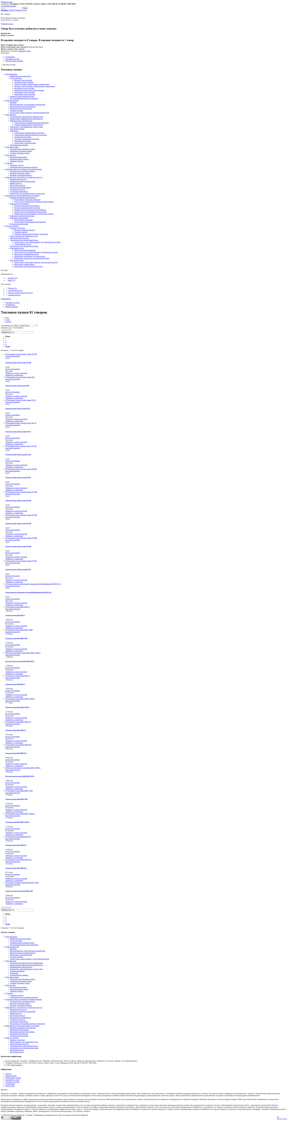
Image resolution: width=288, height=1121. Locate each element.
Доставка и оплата (12, 59)
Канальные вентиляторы (19, 204)
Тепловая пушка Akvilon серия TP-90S (18, 477)
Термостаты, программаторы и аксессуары (26, 127)
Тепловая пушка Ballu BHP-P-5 (15, 845)
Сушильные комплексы (19, 191)
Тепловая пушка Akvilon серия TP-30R (18, 500)
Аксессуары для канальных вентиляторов (30, 212)
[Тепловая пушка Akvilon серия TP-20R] (21, 354)
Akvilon (12, 278)
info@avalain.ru (16, 1065)
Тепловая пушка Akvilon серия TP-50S (18, 569)
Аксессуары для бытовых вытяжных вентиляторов (34, 202)
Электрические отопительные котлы (24, 240)
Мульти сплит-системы (23, 80)
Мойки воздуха (16, 183)
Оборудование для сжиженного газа (24, 236)
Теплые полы (10, 155)
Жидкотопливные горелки (24, 230)
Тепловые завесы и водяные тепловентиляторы (23, 169)
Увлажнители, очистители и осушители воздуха (23, 177)
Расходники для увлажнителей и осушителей (27, 194)
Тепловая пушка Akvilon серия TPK (17, 385)
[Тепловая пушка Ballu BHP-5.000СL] (20, 814)
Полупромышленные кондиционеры (24, 98)
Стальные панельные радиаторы (26, 139)
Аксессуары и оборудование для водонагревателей (29, 113)
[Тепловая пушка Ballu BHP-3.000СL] (20, 699)
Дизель (12, 288)
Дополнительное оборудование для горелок (31, 234)
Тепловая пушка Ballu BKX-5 (15, 684)
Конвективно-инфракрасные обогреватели (26, 119)
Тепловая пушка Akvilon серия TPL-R (18, 431)
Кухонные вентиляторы (19, 224)
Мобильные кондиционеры (20, 76)
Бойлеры (13, 102)
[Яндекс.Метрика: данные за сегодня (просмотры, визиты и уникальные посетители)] (282, 1118)
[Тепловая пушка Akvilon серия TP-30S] (21, 446)
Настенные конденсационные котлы (28, 266)
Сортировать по (7, 326)
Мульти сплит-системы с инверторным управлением (34, 86)
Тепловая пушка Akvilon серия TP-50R (18, 523)
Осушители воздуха (17, 189)
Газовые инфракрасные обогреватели (28, 125)
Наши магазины (11, 307)
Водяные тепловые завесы (20, 173)
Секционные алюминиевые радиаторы (29, 133)
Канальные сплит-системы (24, 94)
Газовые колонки (16, 111)
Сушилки (9, 163)
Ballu (11, 280)
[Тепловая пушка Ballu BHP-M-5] (18, 860)
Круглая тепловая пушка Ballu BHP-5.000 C (20, 776)
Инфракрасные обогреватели (21, 121)
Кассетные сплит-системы (24, 92)
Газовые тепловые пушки (20, 153)
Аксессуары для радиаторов (25, 143)
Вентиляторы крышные (23, 220)
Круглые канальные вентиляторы (27, 208)
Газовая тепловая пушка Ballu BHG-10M (19, 891)
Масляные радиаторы (22, 141)
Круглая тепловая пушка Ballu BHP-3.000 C (20, 661)
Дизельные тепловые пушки (21, 151)
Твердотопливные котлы (19, 238)
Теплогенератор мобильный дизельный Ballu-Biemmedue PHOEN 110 (28, 592)
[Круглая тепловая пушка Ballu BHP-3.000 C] (23, 653)
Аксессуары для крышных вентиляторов (30, 222)
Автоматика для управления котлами (24, 246)
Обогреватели (10, 115)
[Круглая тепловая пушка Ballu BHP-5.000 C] (23, 768)
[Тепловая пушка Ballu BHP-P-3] (18, 722)
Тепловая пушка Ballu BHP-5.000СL (17, 822)
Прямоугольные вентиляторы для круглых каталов (33, 214)
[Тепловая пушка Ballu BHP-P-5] (18, 837)
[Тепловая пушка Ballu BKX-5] (17, 676)
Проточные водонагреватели (21, 109)
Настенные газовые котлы (24, 264)
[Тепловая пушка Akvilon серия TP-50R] (21, 515)
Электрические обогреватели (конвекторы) (26, 117)
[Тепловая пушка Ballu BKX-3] (17, 607)
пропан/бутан (14, 295)
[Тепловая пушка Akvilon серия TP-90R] (21, 538)
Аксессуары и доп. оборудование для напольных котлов (36, 252)
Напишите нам (6, 2)
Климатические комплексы (20, 187)
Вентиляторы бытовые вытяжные (27, 200)
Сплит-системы (16, 78)
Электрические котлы (22, 244)
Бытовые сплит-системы (23, 82)
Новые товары (11, 1076)
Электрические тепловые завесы (22, 171)
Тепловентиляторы (17, 129)
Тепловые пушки (12, 147)
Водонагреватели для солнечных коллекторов (27, 104)
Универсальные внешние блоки (22, 96)
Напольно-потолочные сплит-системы (29, 90)
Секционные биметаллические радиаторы (30, 135)
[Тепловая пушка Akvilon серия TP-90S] (21, 469)
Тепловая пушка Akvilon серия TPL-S (17, 408)
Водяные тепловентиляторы (21, 175)
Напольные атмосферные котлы (26, 254)
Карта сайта (10, 1086)
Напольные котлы (17, 248)
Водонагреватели (12, 100)
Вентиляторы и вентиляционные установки (22, 196)
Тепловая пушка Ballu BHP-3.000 (16, 638)
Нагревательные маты (18, 157)
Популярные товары (13, 1078)
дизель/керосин (15, 290)
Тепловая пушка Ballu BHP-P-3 (15, 730)
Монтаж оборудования (14, 61)
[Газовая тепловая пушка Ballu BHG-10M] (21, 883)
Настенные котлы (17, 260)
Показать (4, 328)
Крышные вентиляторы (19, 218)
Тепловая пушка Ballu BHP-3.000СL (17, 707)
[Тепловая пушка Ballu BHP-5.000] (19, 791)
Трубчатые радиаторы (22, 137)
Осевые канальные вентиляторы (26, 206)
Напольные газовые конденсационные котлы (31, 258)
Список (8, 322)
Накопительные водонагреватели (23, 106)
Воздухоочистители (17, 185)
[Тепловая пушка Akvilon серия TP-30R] (21, 492)
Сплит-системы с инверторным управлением (31, 84)
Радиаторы (14, 131)
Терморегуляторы (16, 161)
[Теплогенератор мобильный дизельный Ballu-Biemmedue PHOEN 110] (33, 584)
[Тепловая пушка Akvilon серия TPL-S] (20, 400)
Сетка (7, 320)
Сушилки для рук (16, 165)
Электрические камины (19, 145)
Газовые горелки (20, 232)
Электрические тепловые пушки (22, 149)
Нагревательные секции (19, 159)
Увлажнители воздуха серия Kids (22, 181)
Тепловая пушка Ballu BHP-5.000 (16, 799)
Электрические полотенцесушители (24, 167)
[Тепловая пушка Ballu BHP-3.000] (19, 630)
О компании (10, 57)
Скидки (8, 1074)
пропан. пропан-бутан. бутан (20, 293)
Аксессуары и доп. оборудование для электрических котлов (37, 242)
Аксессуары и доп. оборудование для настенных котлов (35, 262)
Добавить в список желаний (16, 373)
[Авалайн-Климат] (8, 6)
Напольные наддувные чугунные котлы (29, 256)
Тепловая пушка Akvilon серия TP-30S (18, 454)
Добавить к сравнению (14, 375)
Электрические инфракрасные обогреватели (31, 123)
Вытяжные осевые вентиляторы (22, 216)
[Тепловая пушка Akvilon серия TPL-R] (20, 423)
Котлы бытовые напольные (24, 250)
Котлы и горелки (11, 226)
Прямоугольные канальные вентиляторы (30, 210)
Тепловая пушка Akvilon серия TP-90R (18, 546)
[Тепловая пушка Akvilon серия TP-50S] (21, 561)
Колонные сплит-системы (24, 88)
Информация (6, 299)
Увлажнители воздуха (18, 179)
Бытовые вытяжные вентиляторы (23, 198)
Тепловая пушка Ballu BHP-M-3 (16, 753)
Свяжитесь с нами (12, 1080)
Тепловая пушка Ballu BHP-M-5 (16, 868)
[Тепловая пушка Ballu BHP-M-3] (18, 745)
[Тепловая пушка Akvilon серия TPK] (20, 377)
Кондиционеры (11, 74)
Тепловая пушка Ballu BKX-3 (15, 615)
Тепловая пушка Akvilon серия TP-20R (18, 362)
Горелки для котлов (17, 228)
